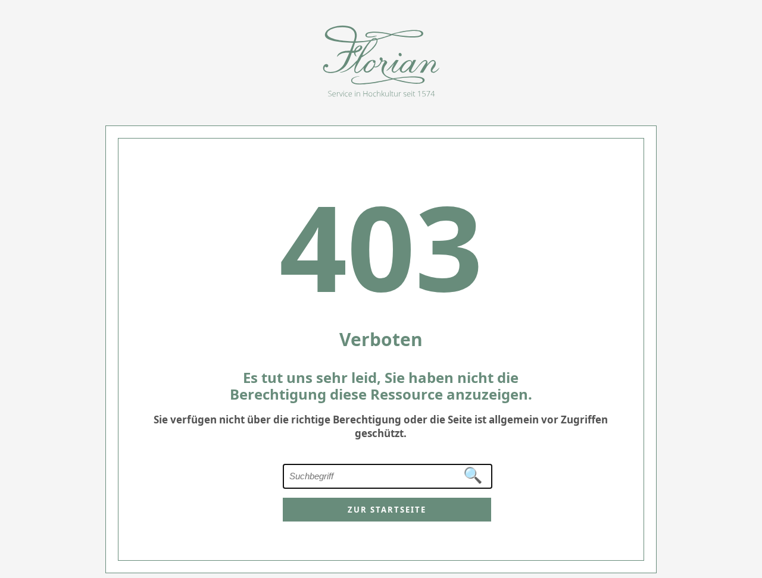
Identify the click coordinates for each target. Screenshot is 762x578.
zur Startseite (387, 509)
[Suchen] (473, 476)
